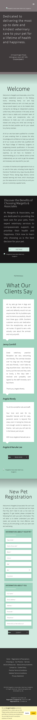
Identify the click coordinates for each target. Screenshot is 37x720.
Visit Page (19, 249)
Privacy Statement (18, 676)
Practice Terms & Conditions (18, 670)
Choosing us (10, 662)
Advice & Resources (9, 665)
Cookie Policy (22, 667)
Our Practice (19, 662)
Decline (27, 713)
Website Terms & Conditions (18, 673)
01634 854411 (18, 59)
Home (8, 659)
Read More (18, 457)
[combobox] (18, 570)
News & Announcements (24, 665)
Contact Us (12, 667)
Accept (33, 713)
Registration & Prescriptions (20, 659)
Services (27, 662)
